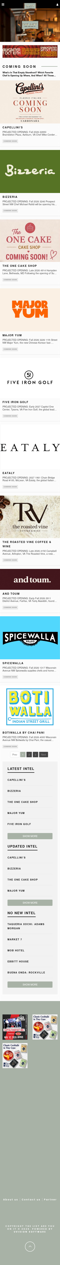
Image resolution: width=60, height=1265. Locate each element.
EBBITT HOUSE (18, 961)
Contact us (31, 1199)
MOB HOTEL (16, 950)
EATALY (8, 473)
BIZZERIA (10, 197)
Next (43, 754)
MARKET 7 (15, 939)
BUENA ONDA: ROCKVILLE (26, 972)
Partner (50, 1199)
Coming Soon (10, 141)
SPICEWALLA (13, 663)
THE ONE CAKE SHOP (19, 266)
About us (10, 1199)
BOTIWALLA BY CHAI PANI (23, 732)
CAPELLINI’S (12, 127)
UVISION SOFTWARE (30, 1231)
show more (30, 836)
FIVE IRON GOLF (15, 402)
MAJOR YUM (12, 335)
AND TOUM (11, 594)
